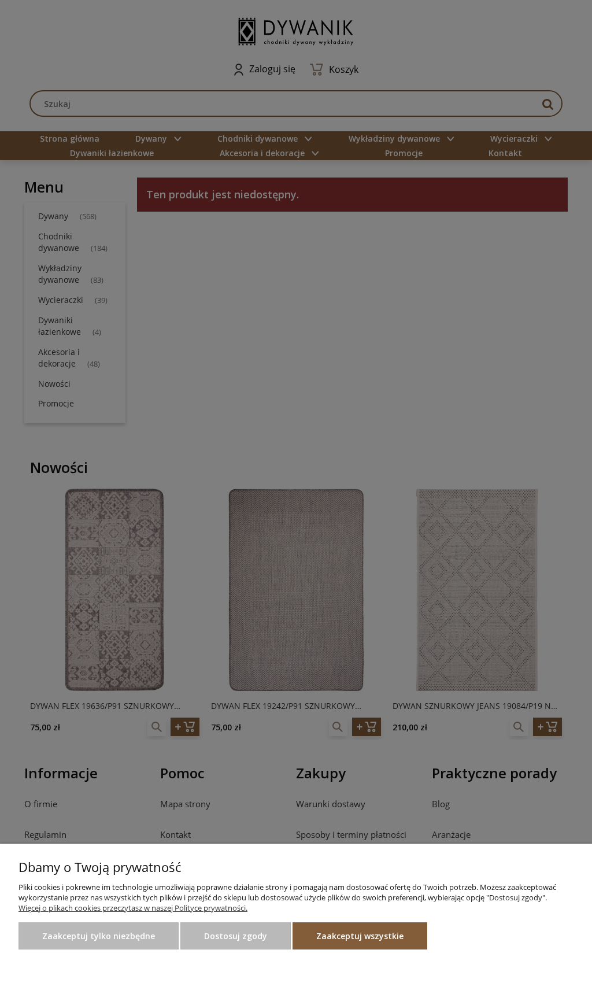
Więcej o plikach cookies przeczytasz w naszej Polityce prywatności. (132, 908)
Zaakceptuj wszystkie (360, 935)
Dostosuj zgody (235, 935)
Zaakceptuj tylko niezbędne (98, 935)
